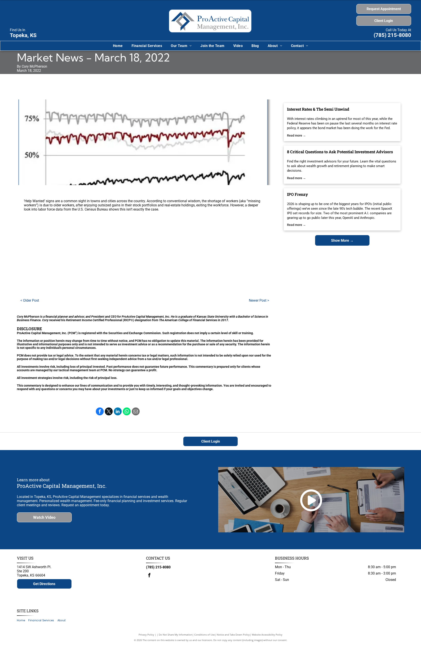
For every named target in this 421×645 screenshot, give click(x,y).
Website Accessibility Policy (267, 634)
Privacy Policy (146, 634)
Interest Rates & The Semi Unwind (318, 109)
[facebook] (149, 576)
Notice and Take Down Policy (233, 634)
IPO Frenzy (297, 194)
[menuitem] (118, 45)
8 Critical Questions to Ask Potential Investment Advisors (340, 151)
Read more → (296, 135)
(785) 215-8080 (392, 35)
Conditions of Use (204, 634)
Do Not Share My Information (175, 634)
